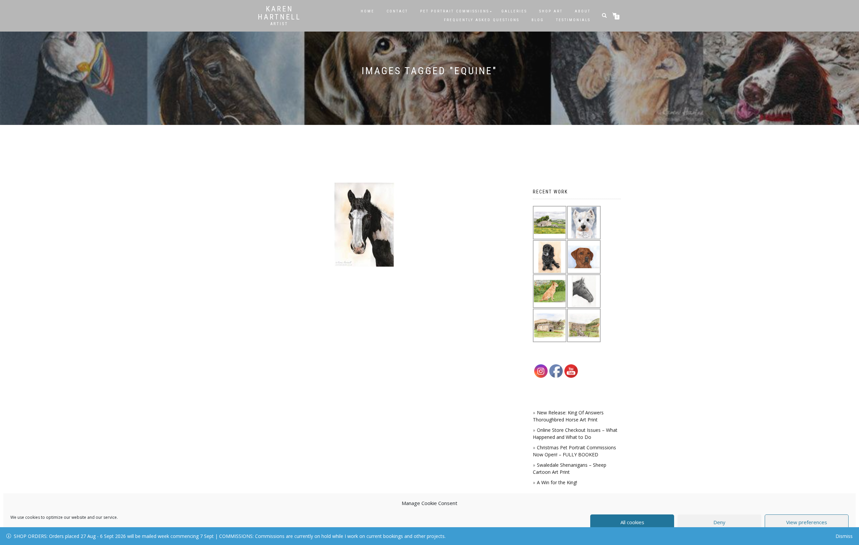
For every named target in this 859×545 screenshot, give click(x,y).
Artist (279, 23)
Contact (397, 11)
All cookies (632, 522)
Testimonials (573, 20)
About (583, 11)
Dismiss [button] (844, 536)
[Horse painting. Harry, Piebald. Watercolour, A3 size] (364, 225)
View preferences (806, 522)
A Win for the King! (557, 482)
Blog (538, 20)
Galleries (514, 11)
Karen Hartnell (279, 13)
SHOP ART (551, 11)
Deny (719, 522)
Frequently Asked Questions (481, 20)
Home (367, 11)
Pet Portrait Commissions (454, 11)
